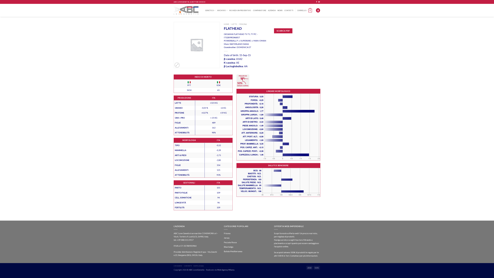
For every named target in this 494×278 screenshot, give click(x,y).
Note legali (198, 266)
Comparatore (259, 10)
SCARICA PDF (283, 31)
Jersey (227, 238)
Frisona (243, 24)
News (280, 10)
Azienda (272, 10)
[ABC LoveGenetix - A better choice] (186, 10)
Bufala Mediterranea (233, 251)
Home (226, 24)
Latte (234, 24)
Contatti (288, 10)
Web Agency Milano (225, 270)
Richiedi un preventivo (240, 10)
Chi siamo (178, 266)
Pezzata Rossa (230, 242)
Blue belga (228, 247)
